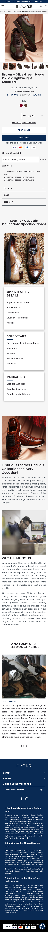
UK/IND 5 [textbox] (32, 116)
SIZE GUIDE (16, 123)
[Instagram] (27, 799)
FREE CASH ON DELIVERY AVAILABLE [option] (24, 2)
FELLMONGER (23, 924)
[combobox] (35, 116)
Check (43, 159)
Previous (5, 38)
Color (24, 101)
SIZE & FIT (8, 202)
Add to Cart (24, 130)
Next (43, 38)
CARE (6, 195)
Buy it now (24, 137)
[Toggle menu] (2, 6)
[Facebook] (21, 799)
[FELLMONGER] (24, 6)
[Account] (41, 6)
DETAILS (8, 188)
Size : (25, 116)
